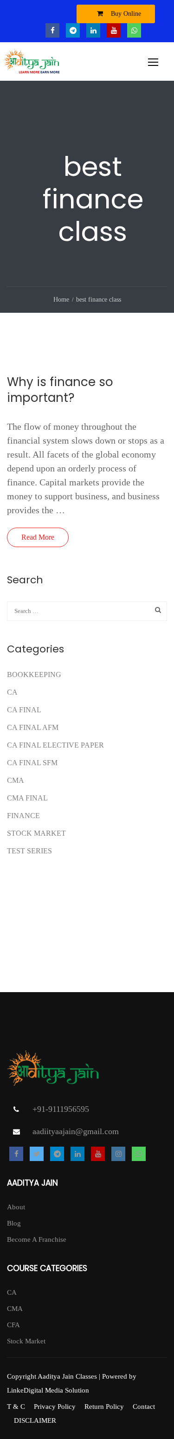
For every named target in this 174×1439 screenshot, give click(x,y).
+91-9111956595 (60, 1109)
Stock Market (36, 833)
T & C (16, 1406)
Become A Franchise (36, 1239)
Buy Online (125, 13)
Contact (144, 1406)
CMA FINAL (27, 798)
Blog (14, 1223)
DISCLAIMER (35, 1420)
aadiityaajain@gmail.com (75, 1131)
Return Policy (104, 1406)
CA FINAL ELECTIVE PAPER (55, 745)
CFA (13, 1325)
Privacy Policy (55, 1406)
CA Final (24, 710)
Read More (37, 537)
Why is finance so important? (60, 390)
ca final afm (32, 727)
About (16, 1207)
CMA (15, 780)
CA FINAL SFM (32, 763)
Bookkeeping (34, 674)
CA (12, 692)
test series (29, 851)
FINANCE (23, 816)
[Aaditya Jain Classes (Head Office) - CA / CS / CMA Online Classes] (32, 64)
